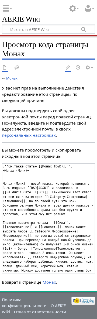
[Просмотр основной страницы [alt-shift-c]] (5, 68)
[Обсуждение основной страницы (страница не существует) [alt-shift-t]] (17, 68)
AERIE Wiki (21, 19)
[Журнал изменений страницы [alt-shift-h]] (78, 68)
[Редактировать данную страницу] (68, 68)
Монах (12, 78)
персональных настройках (29, 135)
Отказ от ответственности (40, 311)
